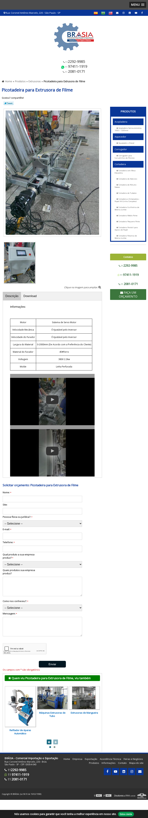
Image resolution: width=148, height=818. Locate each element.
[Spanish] (96, 13)
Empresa (77, 759)
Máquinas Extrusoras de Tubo (52, 714)
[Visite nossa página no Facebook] (142, 12)
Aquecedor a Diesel (126, 143)
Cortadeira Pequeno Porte (129, 221)
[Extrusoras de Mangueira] (84, 697)
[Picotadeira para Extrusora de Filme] (52, 172)
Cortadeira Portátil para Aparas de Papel (126, 228)
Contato (122, 763)
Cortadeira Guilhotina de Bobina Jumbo (127, 208)
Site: (5, 504)
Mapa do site (136, 763)
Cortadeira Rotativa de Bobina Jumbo (126, 237)
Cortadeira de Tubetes (127, 193)
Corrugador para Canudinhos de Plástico (124, 156)
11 (75, 61)
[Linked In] (130, 12)
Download (30, 296)
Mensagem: (10, 613)
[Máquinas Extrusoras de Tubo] (52, 697)
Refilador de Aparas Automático (20, 732)
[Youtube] (136, 12)
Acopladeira (121, 121)
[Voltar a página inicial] (74, 36)
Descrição (11, 296)
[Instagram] (124, 12)
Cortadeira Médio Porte (127, 215)
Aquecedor (120, 136)
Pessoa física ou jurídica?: (17, 516)
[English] (110, 13)
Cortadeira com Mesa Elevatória (125, 171)
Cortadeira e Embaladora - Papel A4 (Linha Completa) (127, 200)
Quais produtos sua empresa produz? (19, 571)
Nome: (7, 492)
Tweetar (9, 103)
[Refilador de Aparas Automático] (20, 706)
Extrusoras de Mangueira (84, 712)
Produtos (128, 111)
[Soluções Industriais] (141, 795)
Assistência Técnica (110, 759)
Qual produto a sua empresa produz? (18, 556)
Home (67, 759)
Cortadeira (120, 164)
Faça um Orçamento (128, 294)
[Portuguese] (103, 13)
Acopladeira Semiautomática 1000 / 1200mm (128, 129)
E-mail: (7, 529)
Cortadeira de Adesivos (127, 179)
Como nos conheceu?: (15, 601)
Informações (109, 763)
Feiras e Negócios (133, 759)
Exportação (91, 759)
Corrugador (121, 149)
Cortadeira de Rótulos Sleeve (125, 186)
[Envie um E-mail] (117, 12)
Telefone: (9, 542)
